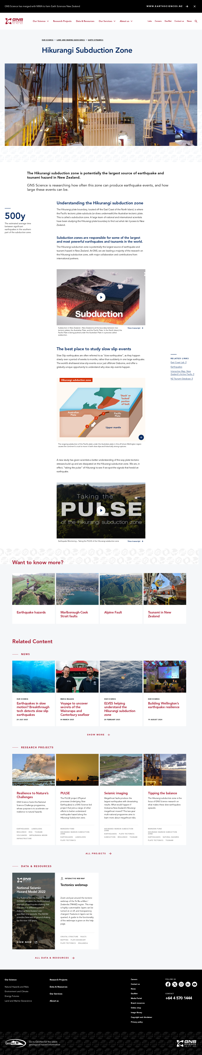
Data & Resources (85, 21)
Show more (96, 734)
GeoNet (168, 21)
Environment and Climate (16, 991)
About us (127, 22)
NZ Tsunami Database (181, 378)
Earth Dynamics (95, 40)
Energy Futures (12, 996)
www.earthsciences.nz (165, 6)
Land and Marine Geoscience (71, 40)
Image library (136, 1012)
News (189, 21)
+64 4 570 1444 (178, 998)
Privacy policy (137, 1022)
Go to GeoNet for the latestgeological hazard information (44, 1043)
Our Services (108, 22)
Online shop (136, 1008)
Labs (150, 21)
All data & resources (52, 958)
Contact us (179, 21)
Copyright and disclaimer (141, 1017)
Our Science (42, 22)
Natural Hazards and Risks (17, 987)
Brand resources (138, 1003)
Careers (158, 21)
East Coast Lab (177, 362)
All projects (96, 853)
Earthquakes (176, 367)
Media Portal (136, 998)
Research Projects (62, 21)
